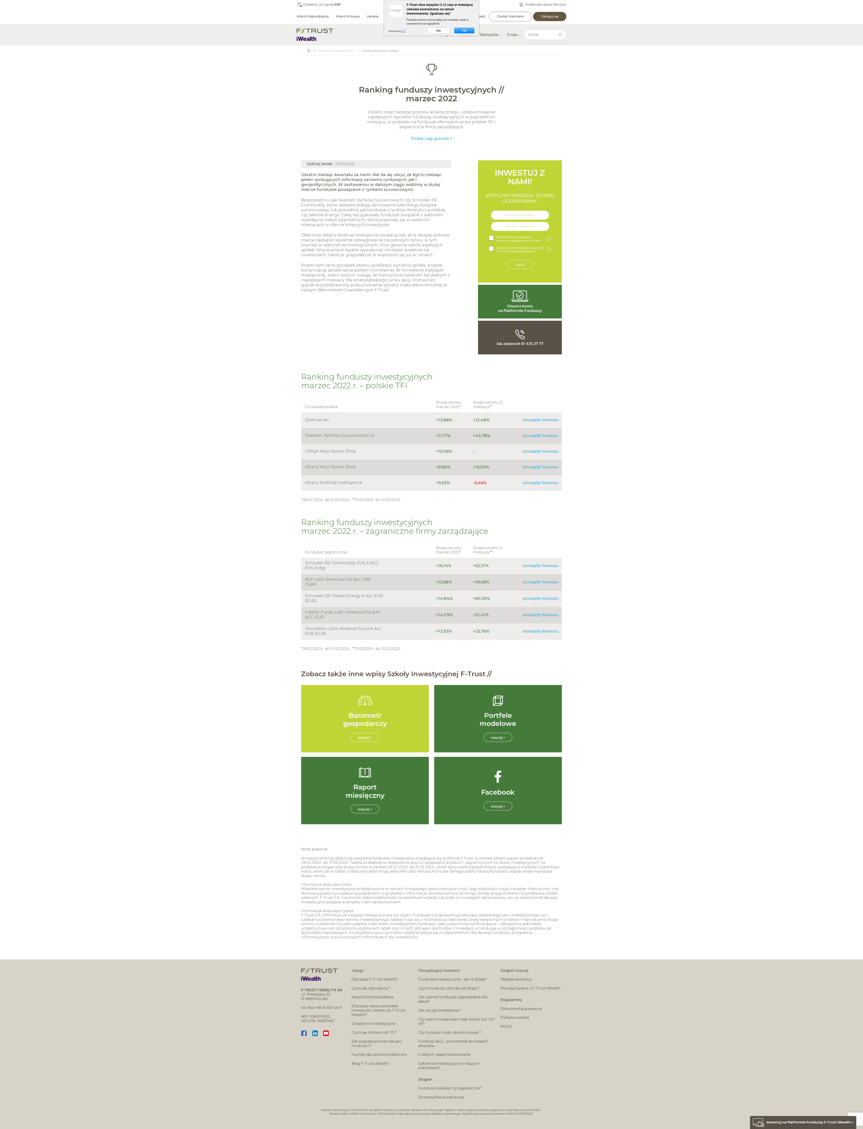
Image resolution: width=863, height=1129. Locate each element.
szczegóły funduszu (540, 420)
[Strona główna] (315, 35)
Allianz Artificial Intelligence (333, 482)
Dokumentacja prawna (521, 1009)
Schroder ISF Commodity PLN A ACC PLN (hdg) (342, 565)
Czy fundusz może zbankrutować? (449, 1032)
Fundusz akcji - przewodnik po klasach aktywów (453, 1043)
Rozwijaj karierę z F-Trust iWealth (530, 988)
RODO (506, 1026)
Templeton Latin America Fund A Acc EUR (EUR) (343, 631)
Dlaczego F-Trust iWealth (374, 979)
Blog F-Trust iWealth (370, 1063)
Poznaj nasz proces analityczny (379, 1054)
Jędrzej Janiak (319, 164)
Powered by (395, 31)
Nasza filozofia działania (372, 997)
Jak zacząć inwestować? (439, 1010)
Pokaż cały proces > (431, 138)
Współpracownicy (516, 979)
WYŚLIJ (520, 265)
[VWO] (406, 31)
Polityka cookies (514, 1017)
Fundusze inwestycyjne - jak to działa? (452, 979)
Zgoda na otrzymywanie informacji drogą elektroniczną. (523, 238)
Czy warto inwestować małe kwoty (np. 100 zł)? (456, 1021)
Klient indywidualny (313, 16)
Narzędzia (489, 35)
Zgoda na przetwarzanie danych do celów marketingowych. (523, 249)
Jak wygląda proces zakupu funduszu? (376, 1043)
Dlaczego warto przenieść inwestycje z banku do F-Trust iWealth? (378, 1010)
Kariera (372, 16)
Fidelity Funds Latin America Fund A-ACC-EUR (343, 615)
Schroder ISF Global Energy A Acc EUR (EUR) (344, 598)
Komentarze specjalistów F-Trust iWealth (343, 50)
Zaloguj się (549, 16)
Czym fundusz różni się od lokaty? (448, 988)
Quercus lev (317, 419)
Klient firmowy (348, 16)
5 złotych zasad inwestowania (444, 1054)
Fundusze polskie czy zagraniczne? (450, 1088)
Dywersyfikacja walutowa (441, 1097)
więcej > (365, 738)
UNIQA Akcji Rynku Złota (330, 451)
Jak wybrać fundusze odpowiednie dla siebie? (452, 999)
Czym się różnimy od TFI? (374, 1032)
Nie (438, 30)
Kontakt (478, 16)
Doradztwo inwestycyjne (373, 1023)
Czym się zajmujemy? (370, 988)
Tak (464, 30)
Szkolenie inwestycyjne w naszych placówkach (448, 1065)
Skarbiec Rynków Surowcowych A (339, 435)
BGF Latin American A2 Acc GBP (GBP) (338, 582)
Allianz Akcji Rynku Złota (330, 466)
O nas (512, 35)
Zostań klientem (510, 16)
